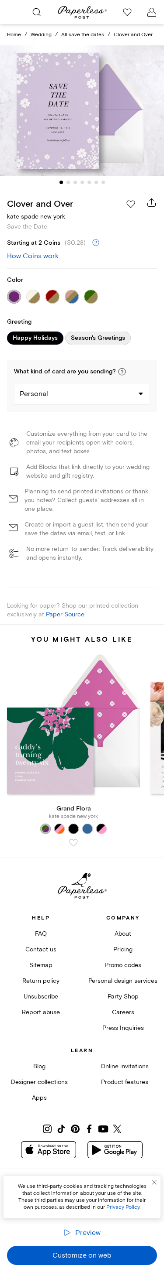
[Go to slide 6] (96, 182)
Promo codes (123, 965)
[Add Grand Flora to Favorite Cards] (73, 843)
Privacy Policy (123, 1207)
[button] (122, 371)
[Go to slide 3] (75, 182)
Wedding (41, 34)
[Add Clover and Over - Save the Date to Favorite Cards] (131, 204)
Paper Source (65, 614)
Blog (39, 1066)
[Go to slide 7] (103, 182)
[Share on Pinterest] (75, 1129)
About (123, 933)
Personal (34, 394)
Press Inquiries (123, 1028)
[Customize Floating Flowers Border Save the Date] (82, 111)
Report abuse (41, 1012)
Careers (123, 1012)
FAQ (41, 933)
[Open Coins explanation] (96, 243)
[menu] (12, 12)
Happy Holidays (35, 338)
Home (14, 34)
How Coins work (33, 256)
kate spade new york (36, 216)
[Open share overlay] (152, 202)
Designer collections (39, 1082)
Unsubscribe (41, 996)
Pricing (123, 949)
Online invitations (125, 1066)
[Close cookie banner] (154, 1182)
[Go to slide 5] (89, 182)
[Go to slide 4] (82, 182)
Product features (124, 1082)
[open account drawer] (152, 12)
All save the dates (82, 34)
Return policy (40, 981)
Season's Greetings (98, 338)
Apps (39, 1097)
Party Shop (123, 996)
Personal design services (122, 981)
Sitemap (40, 965)
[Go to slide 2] (68, 182)
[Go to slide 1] (61, 182)
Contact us (40, 949)
